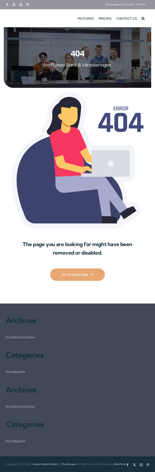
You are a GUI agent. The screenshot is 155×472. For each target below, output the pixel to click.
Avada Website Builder (45, 464)
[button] (143, 18)
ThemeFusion (69, 464)
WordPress (120, 464)
